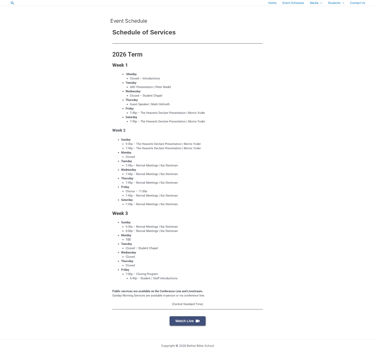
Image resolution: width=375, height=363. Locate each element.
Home (272, 3)
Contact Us (357, 3)
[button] (12, 3)
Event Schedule (293, 3)
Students (334, 3)
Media (314, 3)
